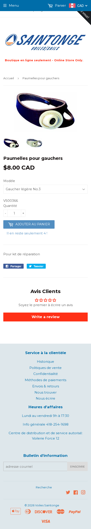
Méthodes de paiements (45, 380)
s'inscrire (77, 466)
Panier (60, 5)
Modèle (9, 181)
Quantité (10, 206)
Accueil (8, 78)
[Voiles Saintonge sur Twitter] (68, 493)
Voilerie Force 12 (45, 438)
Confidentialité (45, 374)
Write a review (46, 317)
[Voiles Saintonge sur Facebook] (75, 493)
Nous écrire (45, 398)
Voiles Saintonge (47, 505)
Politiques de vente (45, 368)
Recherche (44, 487)
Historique (45, 361)
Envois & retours (45, 386)
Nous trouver (45, 392)
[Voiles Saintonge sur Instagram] (83, 493)
